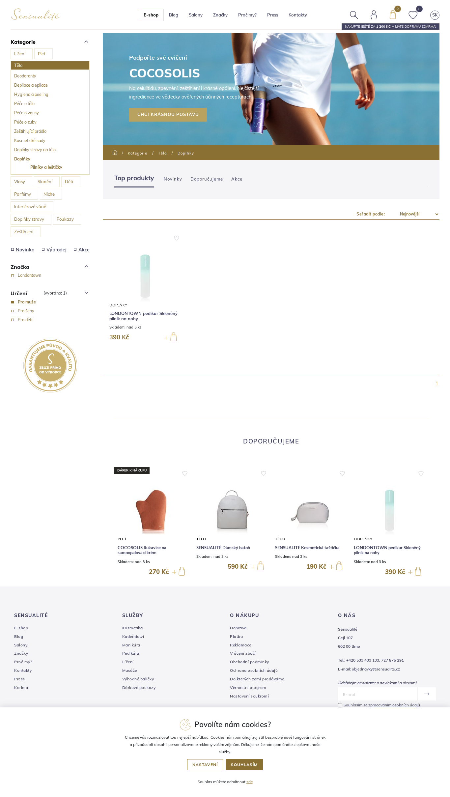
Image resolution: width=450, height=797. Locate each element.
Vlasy (19, 181)
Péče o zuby (25, 122)
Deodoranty (25, 75)
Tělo (18, 65)
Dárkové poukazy (139, 687)
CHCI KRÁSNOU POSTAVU (168, 114)
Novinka (25, 250)
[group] (152, 522)
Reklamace (240, 644)
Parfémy (22, 194)
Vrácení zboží (243, 653)
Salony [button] (196, 14)
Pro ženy (26, 310)
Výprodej (56, 250)
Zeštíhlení (23, 231)
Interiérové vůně (30, 206)
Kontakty (298, 14)
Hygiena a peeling (31, 94)
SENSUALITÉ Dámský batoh (223, 548)
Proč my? (247, 14)
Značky (220, 14)
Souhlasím (244, 764)
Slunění (45, 181)
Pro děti (25, 319)
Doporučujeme (206, 179)
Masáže (129, 670)
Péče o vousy (26, 112)
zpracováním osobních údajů (394, 704)
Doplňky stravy (29, 219)
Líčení (19, 53)
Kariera (21, 687)
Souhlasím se (382, 704)
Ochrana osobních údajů (254, 670)
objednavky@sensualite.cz (376, 669)
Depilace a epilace (31, 85)
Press (272, 14)
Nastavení (205, 764)
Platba (236, 636)
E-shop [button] (151, 14)
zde (249, 781)
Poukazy (65, 219)
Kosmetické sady (29, 140)
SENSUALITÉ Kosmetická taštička (307, 548)
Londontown (29, 275)
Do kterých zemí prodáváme (257, 678)
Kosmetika (132, 627)
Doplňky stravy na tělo (35, 149)
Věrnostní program (248, 687)
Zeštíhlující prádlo (30, 131)
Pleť (41, 53)
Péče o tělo (24, 103)
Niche (49, 194)
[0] (392, 14)
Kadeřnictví (133, 636)
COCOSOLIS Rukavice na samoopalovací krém (142, 550)
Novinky (173, 179)
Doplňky (22, 158)
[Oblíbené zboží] (413, 14)
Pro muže (27, 301)
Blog (173, 14)
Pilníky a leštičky (46, 167)
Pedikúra (130, 653)
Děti (69, 181)
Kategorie (137, 153)
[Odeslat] (426, 693)
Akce (84, 250)
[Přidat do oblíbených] (176, 237)
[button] (185, 472)
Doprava (238, 627)
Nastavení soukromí (249, 696)
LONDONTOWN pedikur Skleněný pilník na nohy (143, 316)
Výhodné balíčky (138, 678)
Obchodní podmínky (249, 661)
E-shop (21, 627)
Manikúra (131, 644)
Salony (20, 644)
